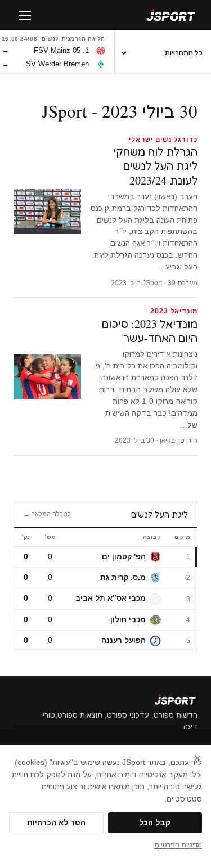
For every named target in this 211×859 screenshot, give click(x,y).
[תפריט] (25, 15)
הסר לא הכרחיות (56, 822)
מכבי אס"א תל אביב (110, 598)
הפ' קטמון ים (124, 556)
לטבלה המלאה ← (47, 514)
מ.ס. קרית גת (123, 577)
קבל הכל (154, 822)
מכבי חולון (128, 619)
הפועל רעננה (123, 640)
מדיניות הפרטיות (178, 845)
